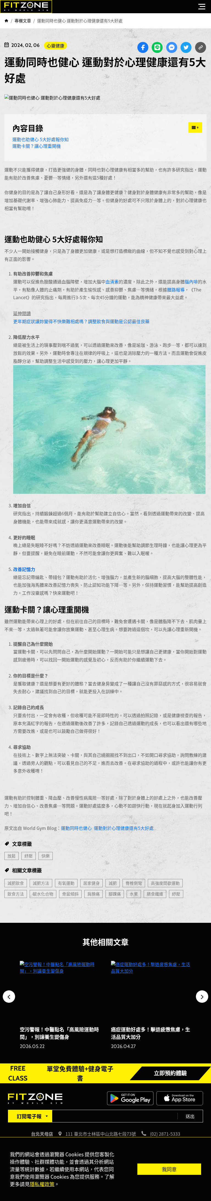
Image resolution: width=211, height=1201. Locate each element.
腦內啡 (191, 281)
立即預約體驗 (170, 1073)
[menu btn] (202, 6)
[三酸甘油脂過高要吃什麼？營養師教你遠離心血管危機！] (151, 991)
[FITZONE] (26, 6)
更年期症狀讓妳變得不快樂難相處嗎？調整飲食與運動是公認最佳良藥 (81, 321)
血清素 (112, 281)
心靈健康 (55, 45)
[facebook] (142, 47)
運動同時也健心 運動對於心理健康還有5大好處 (107, 828)
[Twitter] (186, 47)
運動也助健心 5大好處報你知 (40, 139)
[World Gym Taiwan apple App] (179, 1097)
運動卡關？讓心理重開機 (36, 146)
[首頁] (6, 20)
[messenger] (171, 47)
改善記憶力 (24, 569)
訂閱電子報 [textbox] (29, 1116)
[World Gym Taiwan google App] (130, 1097)
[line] (157, 47)
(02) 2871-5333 (165, 1133)
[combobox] (30, 1116)
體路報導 (176, 289)
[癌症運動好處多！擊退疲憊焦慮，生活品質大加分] (60, 991)
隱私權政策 (42, 1183)
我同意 (169, 1169)
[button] (9, 996)
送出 (190, 1116)
